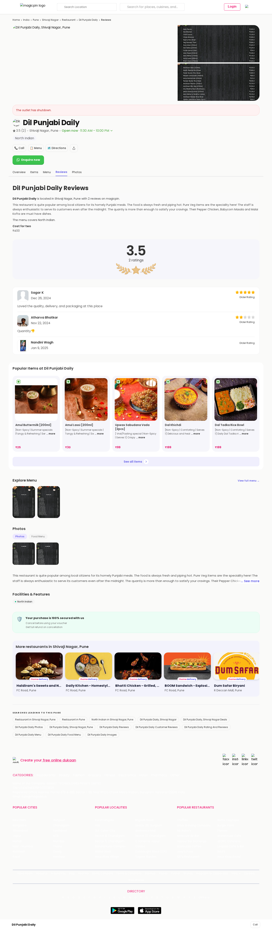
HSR (97, 825)
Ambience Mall (145, 831)
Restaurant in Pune (73, 719)
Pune (36, 20)
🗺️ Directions (56, 148)
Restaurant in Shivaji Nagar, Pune (35, 719)
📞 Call (19, 148)
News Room (25, 873)
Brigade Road (144, 820)
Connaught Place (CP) (151, 851)
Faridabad (60, 831)
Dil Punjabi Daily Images (102, 734)
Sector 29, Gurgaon (148, 825)
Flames (222, 831)
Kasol (16, 857)
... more (50, 433)
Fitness (109, 775)
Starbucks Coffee (189, 846)
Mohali (17, 841)
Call (255, 924)
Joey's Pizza (185, 851)
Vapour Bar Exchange (191, 841)
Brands (188, 873)
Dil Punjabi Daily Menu (28, 734)
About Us (42, 873)
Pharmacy (159, 775)
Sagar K (37, 292)
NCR (56, 836)
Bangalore (20, 825)
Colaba (140, 846)
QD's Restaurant (188, 857)
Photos (19, 536)
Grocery (94, 775)
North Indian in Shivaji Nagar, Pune (112, 719)
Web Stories (136, 880)
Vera (234, 873)
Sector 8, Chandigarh (109, 836)
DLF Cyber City (105, 831)
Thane (57, 846)
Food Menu (38, 536)
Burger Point (225, 825)
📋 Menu (36, 148)
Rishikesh (19, 851)
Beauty (64, 775)
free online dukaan (59, 760)
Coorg (57, 851)
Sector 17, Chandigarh (150, 836)
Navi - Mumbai (23, 846)
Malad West (103, 851)
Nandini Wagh (42, 342)
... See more (250, 581)
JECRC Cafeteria (228, 841)
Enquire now (30, 160)
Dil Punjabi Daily (88, 20)
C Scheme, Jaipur (147, 841)
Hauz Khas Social (229, 857)
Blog (72, 873)
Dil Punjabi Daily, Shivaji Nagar (158, 719)
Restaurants (46, 775)
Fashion (79, 775)
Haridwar (59, 857)
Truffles (182, 820)
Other (175, 775)
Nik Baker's (184, 831)
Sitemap (150, 873)
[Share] (74, 148)
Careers (249, 873)
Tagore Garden (145, 857)
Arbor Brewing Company (194, 825)
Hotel (143, 775)
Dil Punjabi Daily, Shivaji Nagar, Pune (71, 727)
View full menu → (248, 480)
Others (204, 897)
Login (232, 6)
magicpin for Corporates (212, 873)
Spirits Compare (102, 873)
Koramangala (104, 820)
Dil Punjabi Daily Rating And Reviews (206, 727)
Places (163, 873)
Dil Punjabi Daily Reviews (114, 727)
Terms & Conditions (129, 873)
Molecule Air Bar (188, 836)
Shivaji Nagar (50, 20)
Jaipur (17, 836)
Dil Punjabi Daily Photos (29, 727)
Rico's (221, 851)
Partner (175, 873)
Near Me (83, 873)
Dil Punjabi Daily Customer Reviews (157, 727)
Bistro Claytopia (228, 820)
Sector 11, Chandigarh (109, 841)
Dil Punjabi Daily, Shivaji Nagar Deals (205, 719)
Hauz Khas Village (107, 857)
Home (16, 20)
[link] (36, 414)
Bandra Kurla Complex (110, 846)
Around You (58, 873)
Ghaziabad (20, 831)
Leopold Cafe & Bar (230, 846)
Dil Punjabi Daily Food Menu (64, 734)
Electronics (127, 775)
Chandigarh (61, 825)
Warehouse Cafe (229, 836)
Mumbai (58, 841)
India (26, 20)
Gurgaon (59, 820)
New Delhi (19, 820)
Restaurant (68, 20)
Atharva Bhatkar (44, 317)
